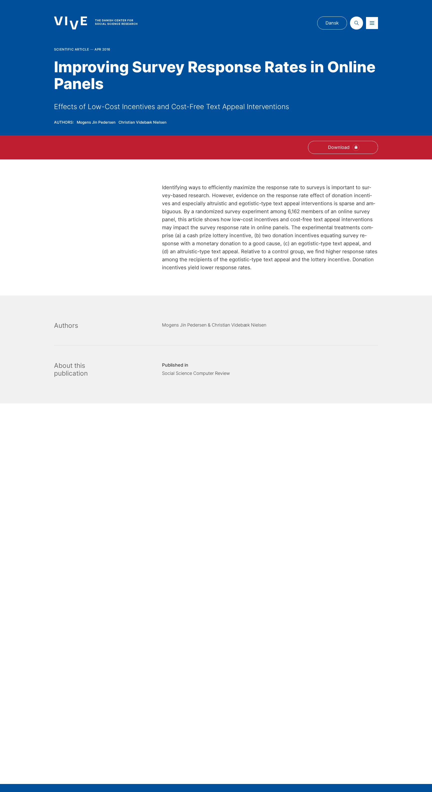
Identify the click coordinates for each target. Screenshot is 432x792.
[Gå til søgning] (356, 23)
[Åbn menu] (372, 23)
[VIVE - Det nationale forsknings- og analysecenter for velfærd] (101, 23)
